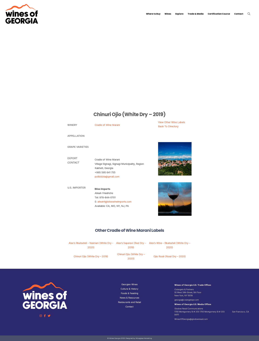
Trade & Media (196, 13)
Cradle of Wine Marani (107, 125)
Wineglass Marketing (144, 338)
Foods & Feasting (129, 293)
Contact (238, 13)
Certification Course (219, 13)
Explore (179, 13)
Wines (168, 13)
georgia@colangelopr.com (186, 300)
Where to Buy (153, 13)
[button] (249, 14)
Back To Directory (168, 126)
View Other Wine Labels (171, 122)
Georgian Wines (129, 284)
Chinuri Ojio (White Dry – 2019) (91, 256)
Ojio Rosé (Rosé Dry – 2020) (170, 256)
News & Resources (129, 297)
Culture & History (129, 288)
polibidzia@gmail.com (107, 176)
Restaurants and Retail (129, 302)
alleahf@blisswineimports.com (115, 201)
